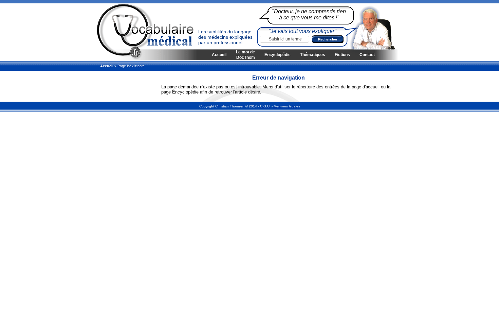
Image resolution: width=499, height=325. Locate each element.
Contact (367, 54)
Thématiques (312, 54)
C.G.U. (265, 106)
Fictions (342, 54)
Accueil (219, 54)
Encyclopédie (277, 54)
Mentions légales (287, 106)
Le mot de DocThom (245, 55)
